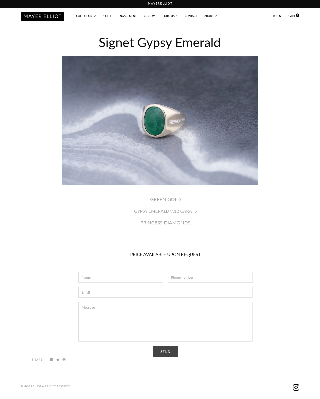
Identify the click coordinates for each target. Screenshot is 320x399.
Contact (191, 16)
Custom (149, 16)
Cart (293, 16)
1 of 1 (107, 16)
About (209, 16)
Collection (84, 16)
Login (277, 16)
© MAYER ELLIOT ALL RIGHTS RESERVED (45, 386)
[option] (160, 120)
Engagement (127, 16)
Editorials (170, 16)
